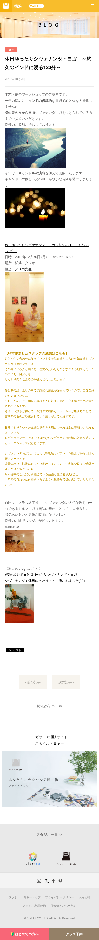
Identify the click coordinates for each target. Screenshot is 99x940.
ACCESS (37, 6)
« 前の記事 (33, 682)
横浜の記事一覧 (49, 706)
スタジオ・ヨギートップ (25, 897)
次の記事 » (66, 682)
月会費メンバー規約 (63, 906)
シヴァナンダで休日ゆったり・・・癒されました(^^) (45, 580)
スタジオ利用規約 (34, 906)
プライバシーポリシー (59, 897)
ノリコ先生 (23, 269)
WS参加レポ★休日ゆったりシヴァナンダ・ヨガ (41, 574)
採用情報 (84, 897)
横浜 (18, 6)
